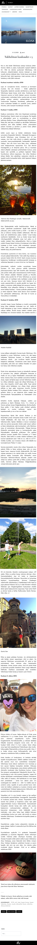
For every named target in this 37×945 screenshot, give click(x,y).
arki (16, 902)
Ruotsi (24, 904)
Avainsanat (6, 12)
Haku (20, 12)
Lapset (19, 911)
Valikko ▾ (10, 3)
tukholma (5, 9)
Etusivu (4, 7)
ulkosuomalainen (15, 9)
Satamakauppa (27, 9)
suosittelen (29, 7)
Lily (18, 942)
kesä (19, 902)
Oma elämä (11, 911)
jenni (23, 52)
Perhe (4, 911)
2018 (12, 902)
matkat (10, 7)
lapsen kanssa (19, 7)
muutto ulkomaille (17, 904)
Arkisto (14, 12)
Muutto (9, 904)
